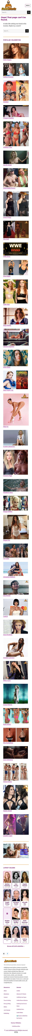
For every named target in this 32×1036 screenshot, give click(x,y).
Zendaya (5, 102)
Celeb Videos (20, 1012)
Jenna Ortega (7, 217)
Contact (6, 997)
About (5, 990)
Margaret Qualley (8, 118)
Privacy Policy (7, 1003)
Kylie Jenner (7, 724)
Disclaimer (6, 994)
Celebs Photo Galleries (22, 1000)
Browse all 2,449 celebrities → (16, 946)
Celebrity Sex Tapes (21, 997)
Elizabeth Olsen (8, 492)
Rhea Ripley (7, 276)
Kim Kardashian (8, 743)
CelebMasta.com (13, 1030)
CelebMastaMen (16, 1026)
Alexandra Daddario (9, 577)
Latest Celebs (9, 868)
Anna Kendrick (7, 635)
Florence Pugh (7, 475)
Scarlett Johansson (9, 446)
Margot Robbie (7, 511)
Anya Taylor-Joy (8, 390)
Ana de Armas (7, 165)
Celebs (18, 990)
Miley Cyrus (7, 680)
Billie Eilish (6, 367)
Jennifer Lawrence (8, 658)
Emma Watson (7, 704)
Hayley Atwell (7, 811)
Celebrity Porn (20, 1009)
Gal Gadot (6, 558)
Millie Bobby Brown (9, 188)
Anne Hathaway (8, 760)
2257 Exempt (7, 1010)
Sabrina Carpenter (8, 346)
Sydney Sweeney (8, 77)
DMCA (5, 1007)
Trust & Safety (7, 1000)
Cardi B (5, 616)
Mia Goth (6, 239)
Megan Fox (6, 540)
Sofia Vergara (7, 60)
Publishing (6, 1013)
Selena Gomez (7, 781)
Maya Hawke (7, 325)
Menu (28, 5)
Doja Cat (5, 426)
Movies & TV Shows (21, 994)
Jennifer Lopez (7, 836)
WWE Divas (6, 256)
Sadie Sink (6, 304)
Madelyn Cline (7, 147)
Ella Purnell (6, 595)
